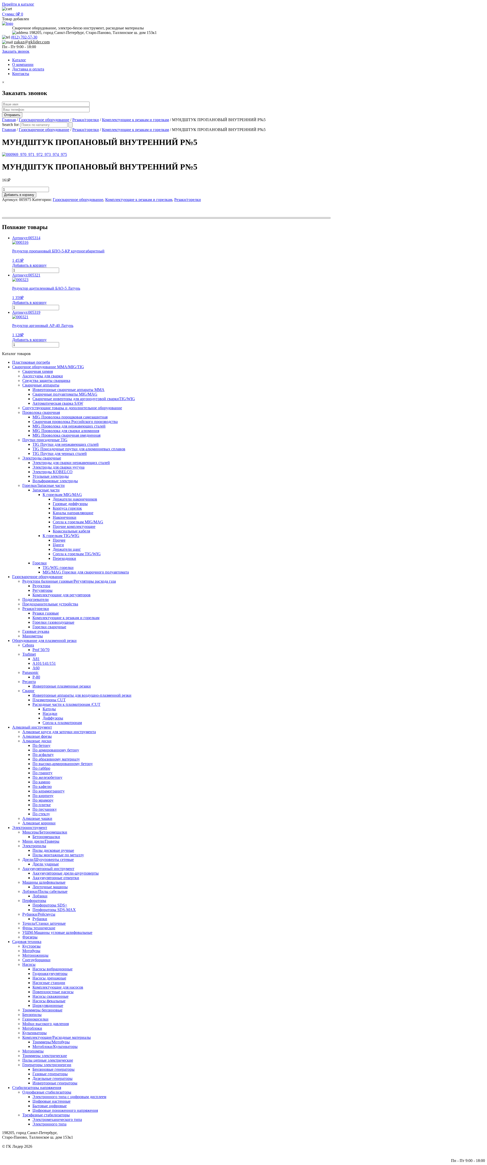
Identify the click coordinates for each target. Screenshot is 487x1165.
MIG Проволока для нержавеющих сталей (69, 426)
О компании (22, 64)
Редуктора (41, 586)
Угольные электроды (50, 476)
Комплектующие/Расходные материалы (56, 1037)
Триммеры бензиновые (42, 1010)
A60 (36, 668)
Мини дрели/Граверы (40, 841)
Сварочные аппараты (40, 385)
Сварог (28, 691)
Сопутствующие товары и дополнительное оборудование (72, 408)
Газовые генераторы (50, 1074)
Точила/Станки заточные (44, 923)
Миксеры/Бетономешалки (44, 832)
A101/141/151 (44, 663)
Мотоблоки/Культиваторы (55, 1046)
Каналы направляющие (73, 513)
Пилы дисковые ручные (53, 850)
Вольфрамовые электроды (55, 481)
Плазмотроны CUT (49, 700)
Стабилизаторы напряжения (36, 1087)
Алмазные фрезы (37, 736)
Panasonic (30, 672)
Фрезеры (30, 937)
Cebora (28, 645)
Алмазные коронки (39, 823)
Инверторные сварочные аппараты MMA (68, 389)
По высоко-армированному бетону (62, 764)
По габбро (41, 768)
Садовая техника (26, 941)
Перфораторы (34, 900)
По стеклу (41, 814)
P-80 (36, 677)
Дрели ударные (45, 864)
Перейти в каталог (18, 4)
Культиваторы (34, 1033)
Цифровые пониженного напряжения (65, 1110)
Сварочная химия (37, 371)
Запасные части (46, 490)
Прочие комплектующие (74, 526)
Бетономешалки (46, 837)
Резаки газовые (45, 613)
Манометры (32, 636)
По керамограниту (48, 791)
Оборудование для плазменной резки (44, 640)
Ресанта (29, 681)
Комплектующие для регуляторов (61, 595)
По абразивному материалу (56, 759)
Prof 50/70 (40, 650)
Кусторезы (31, 946)
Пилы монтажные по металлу (58, 855)
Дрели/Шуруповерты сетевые (48, 859)
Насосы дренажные (49, 978)
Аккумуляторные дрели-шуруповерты (65, 873)
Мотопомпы (33, 1051)
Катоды (49, 709)
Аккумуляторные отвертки (55, 878)
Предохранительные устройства (50, 604)
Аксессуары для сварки (42, 376)
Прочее (59, 540)
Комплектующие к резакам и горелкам (135, 120)
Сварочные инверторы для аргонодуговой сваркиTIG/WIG (83, 399)
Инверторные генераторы (54, 1083)
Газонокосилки (35, 1019)
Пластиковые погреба (31, 362)
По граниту (42, 773)
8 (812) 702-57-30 (470, 1151)
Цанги (58, 545)
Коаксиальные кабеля (71, 531)
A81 (36, 659)
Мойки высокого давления (45, 1024)
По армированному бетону (55, 750)
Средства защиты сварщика (46, 380)
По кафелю (42, 786)
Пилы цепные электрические (47, 1060)
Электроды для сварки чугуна (58, 467)
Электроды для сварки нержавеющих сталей (71, 462)
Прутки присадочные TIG (44, 440)
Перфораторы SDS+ (49, 905)
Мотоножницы (35, 955)
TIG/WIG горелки (58, 567)
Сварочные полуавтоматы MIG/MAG (64, 394)
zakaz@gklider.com (32, 42)
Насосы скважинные (50, 996)
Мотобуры (31, 951)
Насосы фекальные (48, 1001)
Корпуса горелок (67, 508)
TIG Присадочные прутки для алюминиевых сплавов (78, 449)
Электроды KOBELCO (52, 472)
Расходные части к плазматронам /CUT (66, 704)
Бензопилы (32, 1014)
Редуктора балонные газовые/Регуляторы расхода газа (69, 581)
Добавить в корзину (19, 195)
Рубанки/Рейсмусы (38, 914)
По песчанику (44, 809)
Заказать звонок (15, 51)
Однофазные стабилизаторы (46, 1092)
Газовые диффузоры (70, 504)
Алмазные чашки (37, 818)
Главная (9, 120)
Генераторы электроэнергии (46, 1065)
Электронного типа (49, 1124)
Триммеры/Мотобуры (51, 1042)
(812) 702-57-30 (24, 37)
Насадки (50, 713)
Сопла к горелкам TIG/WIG (77, 554)
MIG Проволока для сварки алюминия (65, 431)
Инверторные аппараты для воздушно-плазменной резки (81, 695)
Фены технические (38, 928)
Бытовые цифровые (49, 1106)
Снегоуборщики (36, 960)
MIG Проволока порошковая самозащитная (70, 417)
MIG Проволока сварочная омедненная (66, 435)
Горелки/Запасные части (43, 485)
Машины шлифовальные (43, 882)
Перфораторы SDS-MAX (54, 910)
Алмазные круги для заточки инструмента (59, 732)
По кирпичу (43, 795)
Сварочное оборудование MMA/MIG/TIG (48, 367)
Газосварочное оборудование (44, 120)
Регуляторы (42, 590)
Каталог (19, 60)
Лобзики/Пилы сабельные (44, 891)
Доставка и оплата (28, 69)
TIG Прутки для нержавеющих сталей (65, 444)
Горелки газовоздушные (53, 622)
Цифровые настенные (51, 1101)
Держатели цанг (67, 549)
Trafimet (29, 654)
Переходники (64, 558)
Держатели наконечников (75, 499)
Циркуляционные (47, 1005)
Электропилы (34, 846)
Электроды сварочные (41, 458)
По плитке (41, 805)
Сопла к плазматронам (62, 722)
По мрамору (43, 800)
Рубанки (39, 919)
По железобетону (47, 777)
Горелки (39, 563)
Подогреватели (35, 599)
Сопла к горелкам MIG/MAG (78, 522)
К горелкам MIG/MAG (62, 494)
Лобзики (39, 896)
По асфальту (43, 754)
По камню (41, 782)
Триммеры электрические (44, 1055)
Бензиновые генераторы (53, 1069)
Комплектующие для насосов (57, 987)
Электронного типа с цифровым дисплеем (69, 1097)
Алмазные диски (36, 741)
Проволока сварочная (41, 412)
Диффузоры (53, 718)
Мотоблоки (32, 1028)
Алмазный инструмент (32, 727)
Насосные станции (48, 983)
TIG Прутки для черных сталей (59, 453)
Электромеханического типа (57, 1119)
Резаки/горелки (85, 120)
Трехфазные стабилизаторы (46, 1115)
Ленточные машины (50, 887)
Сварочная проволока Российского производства (75, 421)
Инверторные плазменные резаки (61, 686)
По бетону (41, 745)
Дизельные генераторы (52, 1078)
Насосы (29, 964)
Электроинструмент (29, 827)
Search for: (11, 124)
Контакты (20, 73)
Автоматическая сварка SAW (57, 403)
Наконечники (64, 517)
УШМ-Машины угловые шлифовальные (57, 932)
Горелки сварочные (49, 627)
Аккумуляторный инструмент (48, 868)
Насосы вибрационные (52, 969)
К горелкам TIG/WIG (61, 535)
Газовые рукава (35, 631)
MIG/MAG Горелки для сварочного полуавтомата (86, 572)
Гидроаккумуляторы (49, 973)
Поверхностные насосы (53, 992)
